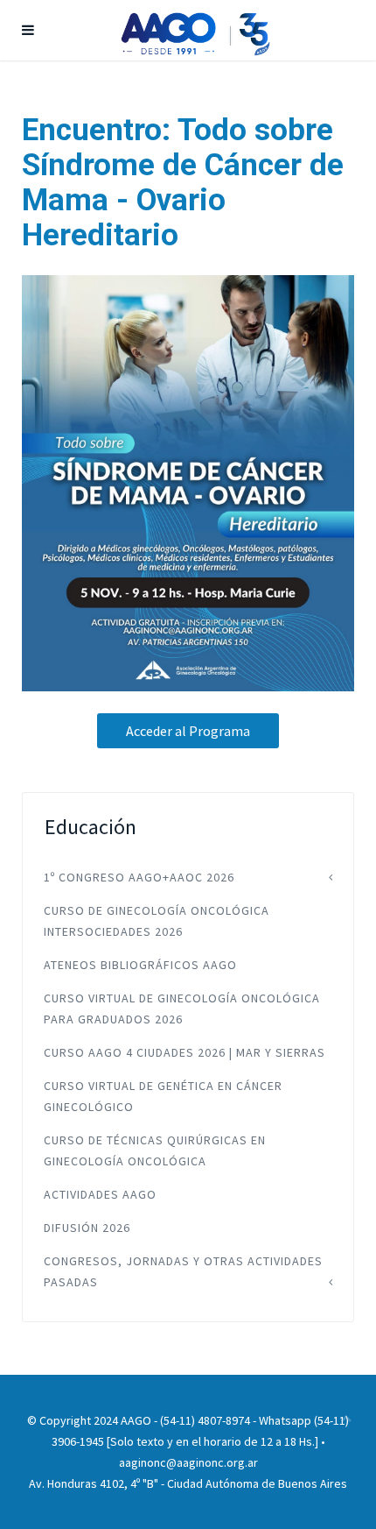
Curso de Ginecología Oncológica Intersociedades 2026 (156, 921)
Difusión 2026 (87, 1227)
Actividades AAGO (100, 1194)
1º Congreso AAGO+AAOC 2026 (139, 877)
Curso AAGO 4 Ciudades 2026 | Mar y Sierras (184, 1052)
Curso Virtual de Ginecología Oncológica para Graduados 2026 (182, 1008)
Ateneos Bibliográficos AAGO (140, 965)
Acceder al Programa (188, 731)
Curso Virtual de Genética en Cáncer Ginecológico (163, 1096)
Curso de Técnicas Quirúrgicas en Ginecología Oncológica (155, 1150)
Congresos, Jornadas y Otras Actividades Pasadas (183, 1271)
